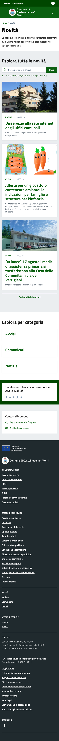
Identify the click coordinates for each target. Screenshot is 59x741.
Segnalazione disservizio (14, 677)
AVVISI (8, 179)
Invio (51, 70)
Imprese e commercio (12, 559)
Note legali (7, 700)
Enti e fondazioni (10, 488)
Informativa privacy (11, 691)
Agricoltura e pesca (11, 518)
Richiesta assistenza (12, 682)
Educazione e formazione (14, 549)
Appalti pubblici (9, 531)
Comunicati (7, 601)
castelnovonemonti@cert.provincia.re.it (26, 658)
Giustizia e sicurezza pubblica (16, 554)
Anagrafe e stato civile (13, 527)
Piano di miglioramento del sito (17, 709)
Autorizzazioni (9, 536)
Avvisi (5, 606)
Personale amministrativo (14, 497)
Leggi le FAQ (8, 668)
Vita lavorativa (9, 581)
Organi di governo (10, 475)
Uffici (4, 484)
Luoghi (5, 622)
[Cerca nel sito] (51, 12)
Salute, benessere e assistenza (17, 568)
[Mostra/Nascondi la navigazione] (3, 12)
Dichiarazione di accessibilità (16, 704)
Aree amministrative (12, 479)
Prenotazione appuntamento (16, 673)
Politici (5, 493)
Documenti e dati (10, 502)
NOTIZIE (8, 117)
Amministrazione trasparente (16, 686)
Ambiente (6, 522)
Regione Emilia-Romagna (13, 3)
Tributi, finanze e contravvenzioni (18, 572)
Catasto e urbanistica (12, 540)
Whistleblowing (9, 695)
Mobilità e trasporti (11, 563)
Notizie (5, 597)
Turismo (6, 577)
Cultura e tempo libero (13, 545)
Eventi (5, 626)
